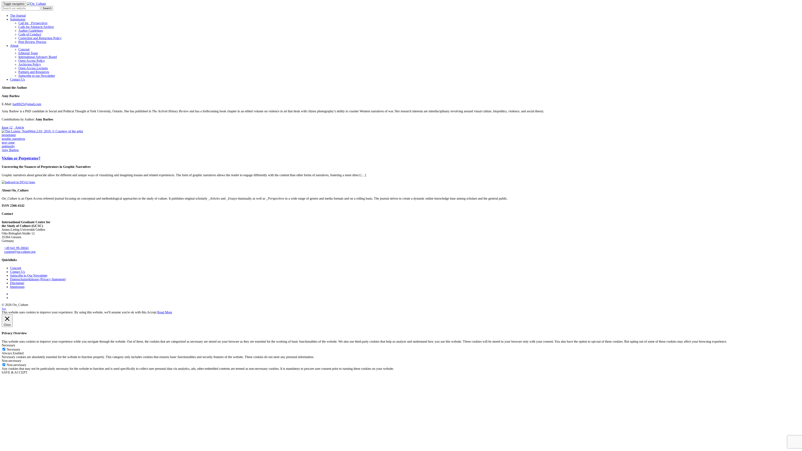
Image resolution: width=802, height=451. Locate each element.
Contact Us (17, 79)
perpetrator (9, 135)
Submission (17, 19)
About (14, 45)
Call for (32, 23)
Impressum (17, 287)
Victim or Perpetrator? (21, 158)
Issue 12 (7, 127)
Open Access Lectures (33, 68)
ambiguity (8, 146)
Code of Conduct (29, 34)
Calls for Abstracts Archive (36, 27)
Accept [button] (151, 312)
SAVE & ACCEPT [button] (14, 372)
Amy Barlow (10, 150)
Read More (164, 312)
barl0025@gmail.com (27, 104)
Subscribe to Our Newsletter (28, 275)
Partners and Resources (33, 72)
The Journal (18, 15)
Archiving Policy (29, 64)
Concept (23, 49)
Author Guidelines (30, 30)
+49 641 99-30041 (16, 248)
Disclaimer (17, 283)
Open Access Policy (31, 60)
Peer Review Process (32, 42)
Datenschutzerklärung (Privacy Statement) (38, 279)
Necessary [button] (8, 345)
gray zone (8, 142)
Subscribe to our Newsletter (36, 75)
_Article (18, 127)
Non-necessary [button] (11, 360)
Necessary (13, 349)
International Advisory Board (37, 57)
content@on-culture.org (20, 251)
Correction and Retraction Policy (40, 38)
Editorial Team (28, 53)
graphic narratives (13, 139)
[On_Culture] (36, 3)
